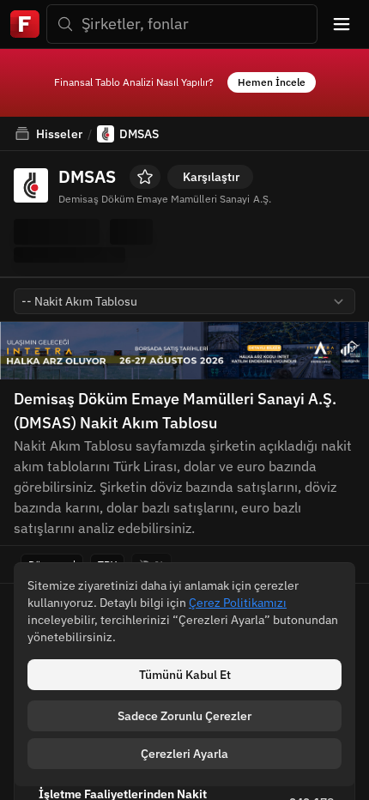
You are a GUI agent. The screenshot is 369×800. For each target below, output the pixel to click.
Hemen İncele (271, 82)
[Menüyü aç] (341, 24)
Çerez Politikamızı (238, 602)
